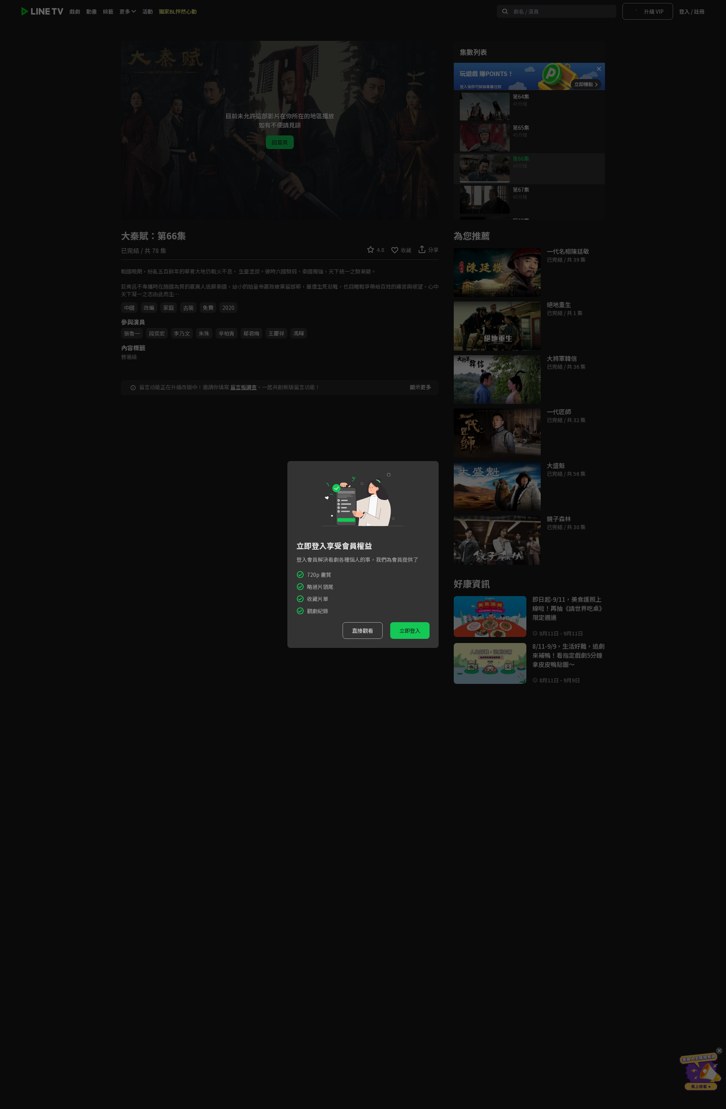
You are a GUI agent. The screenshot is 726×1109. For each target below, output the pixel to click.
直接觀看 (362, 630)
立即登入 (409, 630)
